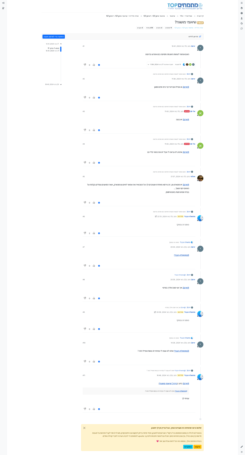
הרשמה (197, 447)
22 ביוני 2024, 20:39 (164, 312)
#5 (84, 176)
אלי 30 (192, 111)
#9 (84, 312)
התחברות (188, 447)
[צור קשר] (241, 29)
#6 (84, 216)
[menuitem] (3, 3)
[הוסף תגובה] (99, 65)
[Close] (84, 428)
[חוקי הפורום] (241, 3)
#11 (84, 375)
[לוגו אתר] (185, 6)
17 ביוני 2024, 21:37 (178, 176)
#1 (83, 46)
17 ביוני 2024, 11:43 (172, 111)
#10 (84, 343)
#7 (84, 247)
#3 (84, 111)
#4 (84, 144)
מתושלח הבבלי (189, 216)
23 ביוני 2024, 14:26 (178, 343)
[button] (241, 447)
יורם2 (193, 46)
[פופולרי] (241, 8)
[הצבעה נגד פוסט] (85, 65)
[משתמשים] (241, 18)
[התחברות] (3, 3)
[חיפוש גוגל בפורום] (241, 23)
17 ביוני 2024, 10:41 (179, 46)
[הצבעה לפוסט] (94, 65)
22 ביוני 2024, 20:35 (178, 280)
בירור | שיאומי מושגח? (168, 383)
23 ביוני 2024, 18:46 (164, 375)
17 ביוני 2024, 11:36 (179, 79)
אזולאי (192, 176)
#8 (84, 280)
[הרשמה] (3, 8)
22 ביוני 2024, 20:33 (178, 247)
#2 (84, 79)
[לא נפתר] (241, 13)
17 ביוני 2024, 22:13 (164, 216)
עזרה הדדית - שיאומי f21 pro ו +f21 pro (189, 28)
